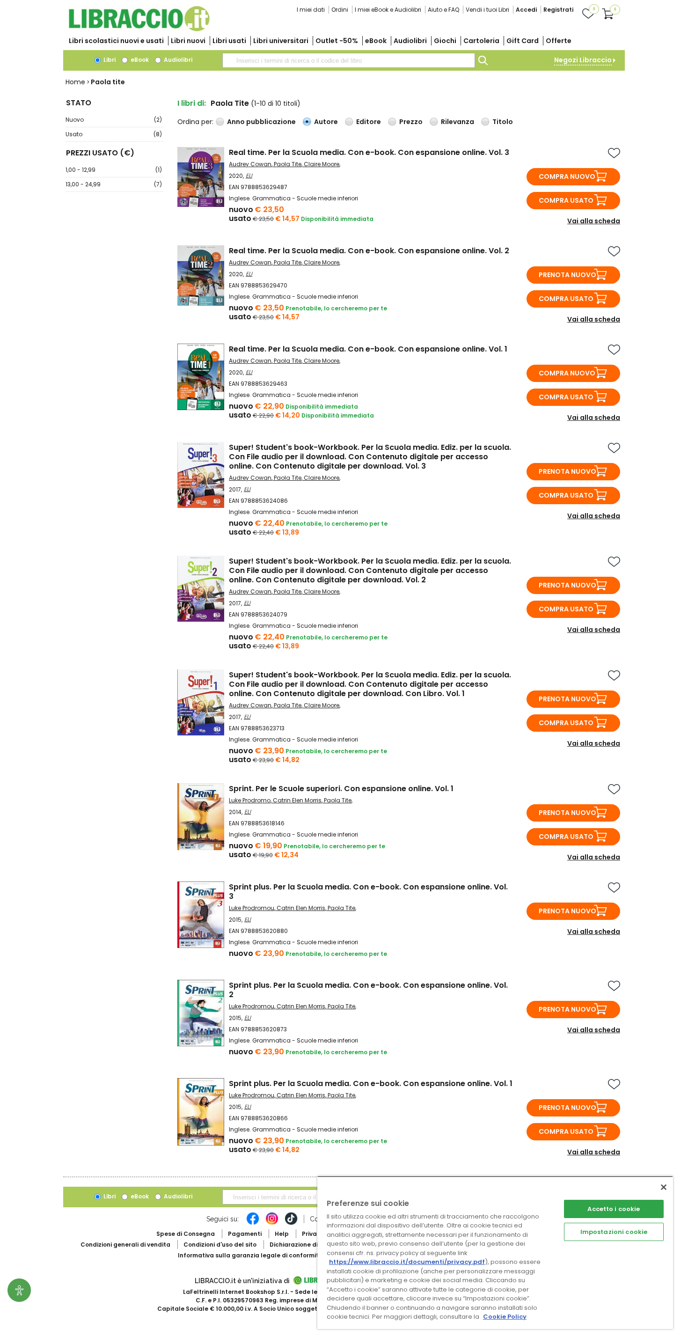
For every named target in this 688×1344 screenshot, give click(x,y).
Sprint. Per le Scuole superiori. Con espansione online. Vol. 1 (341, 788)
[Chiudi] (663, 1187)
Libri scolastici (116, 40)
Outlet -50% (336, 40)
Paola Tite (287, 164)
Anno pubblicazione (261, 121)
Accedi (526, 10)
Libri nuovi (188, 40)
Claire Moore (321, 164)
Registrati (558, 10)
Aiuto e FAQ (443, 10)
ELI (249, 175)
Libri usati (229, 40)
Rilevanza (457, 121)
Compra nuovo (567, 176)
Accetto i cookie (613, 1208)
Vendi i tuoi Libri (487, 10)
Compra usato (566, 200)
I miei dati (311, 10)
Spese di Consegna (185, 1234)
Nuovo (114, 120)
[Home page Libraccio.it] (139, 29)
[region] (495, 1252)
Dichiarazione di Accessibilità (314, 1245)
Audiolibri (410, 40)
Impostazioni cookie (613, 1231)
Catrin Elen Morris (297, 800)
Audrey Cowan (250, 164)
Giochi (445, 40)
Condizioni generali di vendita (125, 1245)
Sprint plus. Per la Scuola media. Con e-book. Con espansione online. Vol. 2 (368, 990)
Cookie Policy (505, 1316)
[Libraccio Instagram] (271, 1223)
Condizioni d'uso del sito (219, 1245)
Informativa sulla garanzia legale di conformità (250, 1255)
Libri (109, 60)
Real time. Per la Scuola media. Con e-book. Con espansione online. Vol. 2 (369, 250)
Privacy (313, 1234)
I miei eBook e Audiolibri (388, 10)
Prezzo (411, 121)
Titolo (502, 121)
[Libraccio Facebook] (252, 1223)
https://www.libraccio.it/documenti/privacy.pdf (407, 1261)
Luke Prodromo (250, 800)
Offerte (558, 40)
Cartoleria (481, 40)
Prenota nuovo (567, 274)
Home (75, 82)
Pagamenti (245, 1234)
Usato (114, 134)
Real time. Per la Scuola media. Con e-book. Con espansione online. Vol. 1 (368, 349)
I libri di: (191, 103)
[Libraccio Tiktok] (291, 1223)
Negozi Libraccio (583, 60)
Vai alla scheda (593, 221)
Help (282, 1234)
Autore (326, 121)
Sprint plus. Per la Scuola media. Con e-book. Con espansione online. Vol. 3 (368, 891)
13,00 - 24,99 (114, 184)
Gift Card (522, 40)
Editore (368, 121)
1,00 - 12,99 (114, 170)
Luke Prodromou (251, 908)
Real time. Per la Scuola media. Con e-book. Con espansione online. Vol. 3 (369, 152)
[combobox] (348, 60)
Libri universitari (280, 40)
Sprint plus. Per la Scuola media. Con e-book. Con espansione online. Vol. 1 (370, 1083)
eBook (376, 40)
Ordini (339, 10)
